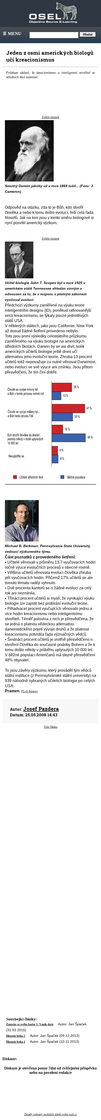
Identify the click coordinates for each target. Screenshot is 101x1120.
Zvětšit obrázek (50, 117)
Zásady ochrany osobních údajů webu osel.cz (50, 1114)
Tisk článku (50, 727)
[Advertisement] (50, 774)
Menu (11, 33)
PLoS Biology (29, 691)
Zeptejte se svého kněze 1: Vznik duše (29, 1024)
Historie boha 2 (15, 1036)
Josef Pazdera (41, 708)
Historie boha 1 (15, 1041)
